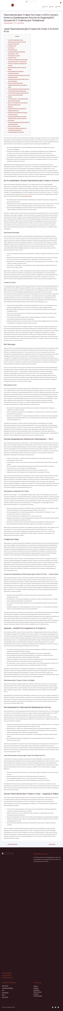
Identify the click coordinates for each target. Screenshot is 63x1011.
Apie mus (35, 986)
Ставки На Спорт (12, 46)
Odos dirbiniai (5, 992)
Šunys (3, 995)
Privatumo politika (37, 996)
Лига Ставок (11, 120)
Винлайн (10, 106)
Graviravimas (5, 986)
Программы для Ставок (14, 55)
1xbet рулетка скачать (26, 196)
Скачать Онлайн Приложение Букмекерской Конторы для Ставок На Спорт (17, 85)
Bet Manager (11, 48)
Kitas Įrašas (52, 844)
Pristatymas (36, 990)
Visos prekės (5, 997)
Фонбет (10, 97)
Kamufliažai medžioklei (7, 988)
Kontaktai (35, 988)
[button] (13, 5)
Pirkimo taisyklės (37, 992)
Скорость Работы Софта (14, 126)
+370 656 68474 (6, 973)
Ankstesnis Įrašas (12, 844)
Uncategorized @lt (8, 23)
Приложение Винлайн (13, 44)
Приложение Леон (12, 50)
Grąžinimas (36, 994)
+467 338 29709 (6, 975)
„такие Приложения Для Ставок (16, 132)
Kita (3, 990)
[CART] (60, 3)
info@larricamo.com (7, 977)
